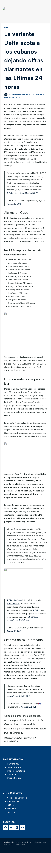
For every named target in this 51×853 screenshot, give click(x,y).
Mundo (7, 28)
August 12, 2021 (28, 707)
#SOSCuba (32, 617)
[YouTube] (22, 827)
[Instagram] (16, 827)
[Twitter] (11, 827)
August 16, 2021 (14, 204)
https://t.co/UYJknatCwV (26, 193)
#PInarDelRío (13, 603)
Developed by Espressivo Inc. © (15, 842)
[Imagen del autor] (5, 94)
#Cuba (10, 193)
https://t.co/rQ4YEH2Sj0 (18, 696)
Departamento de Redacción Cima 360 (27, 94)
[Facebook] (5, 827)
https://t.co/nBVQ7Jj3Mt (18, 620)
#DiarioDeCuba (14, 600)
